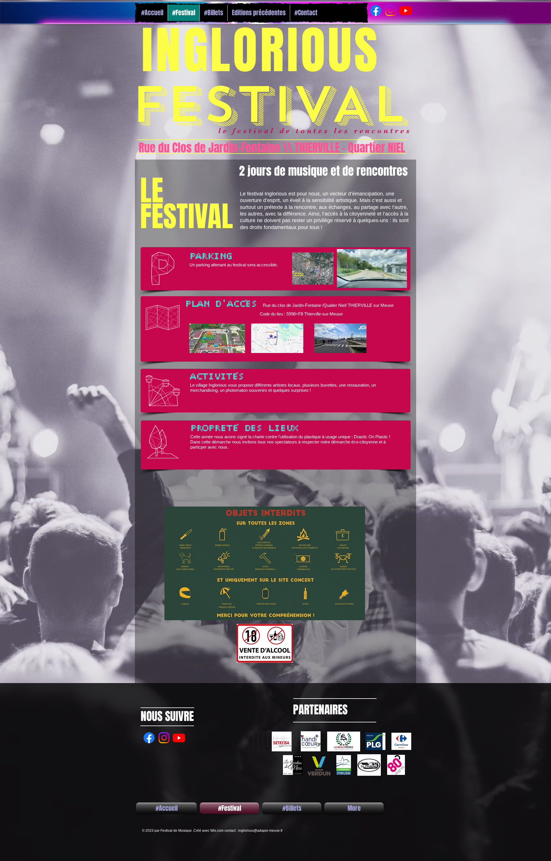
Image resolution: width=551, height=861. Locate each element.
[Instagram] (390, 10)
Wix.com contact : (224, 831)
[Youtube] (405, 10)
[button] (399, 281)
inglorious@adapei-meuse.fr (260, 831)
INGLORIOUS (267, 51)
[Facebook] (375, 10)
